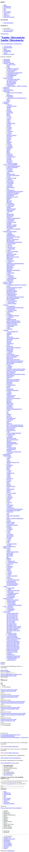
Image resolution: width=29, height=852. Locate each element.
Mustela (10, 567)
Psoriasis (9, 415)
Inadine (8, 140)
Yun (9, 542)
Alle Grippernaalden (11, 83)
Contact (5, 14)
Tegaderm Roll (10, 214)
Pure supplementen (11, 418)
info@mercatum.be (8, 31)
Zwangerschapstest (11, 581)
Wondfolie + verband (12, 224)
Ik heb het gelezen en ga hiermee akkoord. (14, 783)
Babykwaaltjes (10, 553)
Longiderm (9, 506)
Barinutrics (10, 346)
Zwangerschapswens (11, 582)
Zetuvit (8, 230)
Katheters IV (7, 88)
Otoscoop (10, 259)
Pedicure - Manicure (8, 282)
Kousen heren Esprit (12, 640)
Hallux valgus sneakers (13, 599)
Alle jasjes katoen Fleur (13, 613)
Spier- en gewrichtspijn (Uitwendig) (15, 426)
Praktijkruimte (10, 260)
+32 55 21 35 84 (9, 29)
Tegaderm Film (10, 215)
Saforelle (9, 526)
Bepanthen (10, 465)
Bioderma (9, 466)
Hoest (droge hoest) (11, 371)
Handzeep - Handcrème (13, 68)
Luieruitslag (10, 566)
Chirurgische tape (11, 174)
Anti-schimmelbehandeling (13, 338)
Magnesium (9, 399)
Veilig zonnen (7, 59)
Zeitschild (9, 545)
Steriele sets (6, 87)
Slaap (8, 422)
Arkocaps (9, 342)
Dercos (8, 482)
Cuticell (8, 120)
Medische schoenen (8, 598)
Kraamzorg (10, 563)
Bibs (8, 557)
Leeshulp (9, 318)
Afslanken (9, 334)
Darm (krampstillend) (12, 357)
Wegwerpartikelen (12, 278)
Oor (7, 411)
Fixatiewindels (10, 182)
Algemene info (7, 837)
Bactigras (10, 111)
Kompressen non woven (12, 196)
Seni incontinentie (11, 299)
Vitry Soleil (9, 537)
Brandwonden (10, 349)
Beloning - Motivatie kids (13, 239)
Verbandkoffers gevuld (13, 593)
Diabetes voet (10, 358)
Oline (8, 517)
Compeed (10, 170)
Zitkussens (10, 329)
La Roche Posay (10, 507)
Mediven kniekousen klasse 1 (13, 321)
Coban (8, 172)
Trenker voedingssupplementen (14, 433)
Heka (8, 188)
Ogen (9, 410)
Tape (8, 212)
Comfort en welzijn (12, 310)
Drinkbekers (11, 311)
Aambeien (9, 333)
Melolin (10, 198)
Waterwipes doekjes (12, 575)
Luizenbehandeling (11, 395)
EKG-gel (10, 246)
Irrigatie (9, 250)
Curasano (9, 471)
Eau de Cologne (11, 486)
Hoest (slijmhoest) (11, 373)
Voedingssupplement (11, 442)
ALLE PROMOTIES (13, 331)
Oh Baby (10, 571)
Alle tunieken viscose (12, 625)
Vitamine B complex (11, 438)
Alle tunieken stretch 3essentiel (14, 626)
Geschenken (6, 102)
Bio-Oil (8, 467)
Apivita (8, 458)
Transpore (10, 211)
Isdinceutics (10, 497)
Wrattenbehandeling (11, 449)
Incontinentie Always (12, 290)
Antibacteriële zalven (11, 106)
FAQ (5, 10)
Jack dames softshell (12, 636)
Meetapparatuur (10, 255)
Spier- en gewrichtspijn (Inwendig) (15, 425)
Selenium (9, 421)
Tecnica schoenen (12, 603)
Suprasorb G (9, 162)
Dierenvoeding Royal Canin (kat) (14, 362)
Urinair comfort (11, 434)
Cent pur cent (10, 478)
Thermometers (11, 272)
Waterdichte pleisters (11, 226)
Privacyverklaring (8, 844)
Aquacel (8, 108)
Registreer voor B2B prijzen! (15, 43)
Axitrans (9, 461)
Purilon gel (10, 154)
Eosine (9, 365)
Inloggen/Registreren (8, 22)
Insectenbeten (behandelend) (13, 379)
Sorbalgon (9, 159)
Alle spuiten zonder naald (14, 79)
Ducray (9, 479)
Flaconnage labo (11, 247)
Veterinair (9, 441)
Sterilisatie (9, 271)
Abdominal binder (11, 235)
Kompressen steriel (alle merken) (15, 191)
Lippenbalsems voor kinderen (13, 510)
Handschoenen (7, 62)
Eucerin (8, 491)
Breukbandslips (11, 309)
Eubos (8, 487)
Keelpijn (9, 386)
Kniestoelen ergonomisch (12, 390)
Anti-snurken (10, 339)
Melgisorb (10, 147)
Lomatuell (10, 146)
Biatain (8, 115)
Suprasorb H (9, 160)
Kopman (10, 498)
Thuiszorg (6, 305)
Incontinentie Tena (11, 292)
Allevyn (9, 104)
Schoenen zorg (11, 654)
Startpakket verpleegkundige (13, 270)
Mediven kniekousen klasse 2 (13, 322)
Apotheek (6, 330)
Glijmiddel (9, 367)
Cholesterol (10, 351)
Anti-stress (9, 341)
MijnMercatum (7, 6)
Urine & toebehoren (12, 300)
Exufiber (10, 127)
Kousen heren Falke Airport (13, 641)
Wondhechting (10, 279)
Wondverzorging (12, 447)
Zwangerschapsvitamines (12, 583)
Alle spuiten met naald (12, 80)
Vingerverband (10, 220)
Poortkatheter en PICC (12, 74)
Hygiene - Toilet (7, 283)
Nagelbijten (9, 406)
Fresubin (10, 314)
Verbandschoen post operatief (15, 605)
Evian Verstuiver (10, 489)
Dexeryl (8, 483)
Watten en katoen (12, 222)
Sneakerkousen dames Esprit (13, 656)
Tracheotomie (11, 326)
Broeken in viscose (12, 633)
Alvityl (8, 345)
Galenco (10, 495)
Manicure (10, 252)
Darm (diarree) (11, 354)
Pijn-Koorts (9, 417)
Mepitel (8, 150)
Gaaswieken (9, 184)
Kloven (8, 387)
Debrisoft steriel (11, 123)
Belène (8, 469)
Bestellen (3, 663)
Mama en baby (7, 547)
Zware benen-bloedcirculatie (14, 451)
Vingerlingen (11, 276)
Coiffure (8, 475)
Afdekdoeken (10, 234)
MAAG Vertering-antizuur (14, 398)
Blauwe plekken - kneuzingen (14, 347)
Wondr (9, 538)
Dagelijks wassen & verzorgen (15, 287)
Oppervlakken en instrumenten (15, 72)
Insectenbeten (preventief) (13, 381)
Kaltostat (10, 144)
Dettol (8, 66)
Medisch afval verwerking (13, 256)
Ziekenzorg (10, 280)
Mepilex (8, 152)
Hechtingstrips (11, 187)
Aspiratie (10, 232)
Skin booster (10, 419)
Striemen (10, 573)
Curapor (8, 176)
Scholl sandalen (11, 602)
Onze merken (7, 13)
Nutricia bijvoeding (12, 323)
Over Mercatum (7, 7)
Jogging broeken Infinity (12, 637)
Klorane (8, 499)
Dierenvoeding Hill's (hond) (13, 359)
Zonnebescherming (12, 543)
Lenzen (9, 391)
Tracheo (8, 274)
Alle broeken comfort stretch (13, 630)
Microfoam (9, 200)
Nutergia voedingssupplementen (14, 409)
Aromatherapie (10, 343)
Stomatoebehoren (12, 295)
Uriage (9, 530)
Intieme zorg (9, 382)
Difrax (9, 559)
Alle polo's (9, 632)
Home (5, 5)
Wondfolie (9, 223)
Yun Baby (10, 578)
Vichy (9, 533)
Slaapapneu (9, 423)
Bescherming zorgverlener (14, 236)
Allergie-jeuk (10, 337)
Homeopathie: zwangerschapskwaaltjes (16, 374)
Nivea (8, 513)
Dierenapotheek (10, 363)
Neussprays (10, 405)
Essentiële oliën (11, 561)
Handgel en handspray (12, 70)
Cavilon (9, 116)
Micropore (9, 202)
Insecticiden (9, 383)
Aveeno (8, 463)
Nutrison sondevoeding (12, 325)
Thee (9, 431)
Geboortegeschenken (13, 562)
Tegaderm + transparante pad (13, 218)
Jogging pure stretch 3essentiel (14, 638)
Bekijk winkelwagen (13, 746)
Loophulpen (10, 317)
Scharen (8, 100)
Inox (8, 94)
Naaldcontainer (11, 609)
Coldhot (9, 589)
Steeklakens (9, 268)
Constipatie (9, 353)
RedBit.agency (11, 850)
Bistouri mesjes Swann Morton (15, 92)
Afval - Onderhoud (8, 606)
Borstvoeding (10, 555)
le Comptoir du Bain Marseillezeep (15, 509)
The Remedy (10, 529)
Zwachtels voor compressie (14, 228)
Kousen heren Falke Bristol (13, 642)
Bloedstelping (10, 238)
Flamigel (10, 128)
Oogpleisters (11, 203)
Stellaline (9, 207)
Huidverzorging (7, 455)
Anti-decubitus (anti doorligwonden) (15, 307)
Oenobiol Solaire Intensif (13, 515)
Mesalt (8, 151)
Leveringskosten (7, 842)
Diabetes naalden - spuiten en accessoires (17, 86)
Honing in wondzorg (11, 135)
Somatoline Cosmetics (13, 525)
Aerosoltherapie (11, 306)
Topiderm (10, 527)
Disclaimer (6, 846)
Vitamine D (9, 445)
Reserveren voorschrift (9, 17)
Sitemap (5, 848)
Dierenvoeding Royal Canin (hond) (15, 361)
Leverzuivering (10, 397)
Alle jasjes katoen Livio (12, 617)
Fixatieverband (10, 180)
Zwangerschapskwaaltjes (13, 579)
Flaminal (9, 130)
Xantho (8, 541)
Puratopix (9, 521)
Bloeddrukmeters (11, 240)
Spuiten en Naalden (8, 78)
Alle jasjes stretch (11, 622)
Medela (8, 569)
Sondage (10, 262)
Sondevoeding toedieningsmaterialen (15, 263)
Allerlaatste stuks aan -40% (13, 462)
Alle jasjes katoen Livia (12, 614)
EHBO (5, 586)
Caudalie (9, 477)
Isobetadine (9, 142)
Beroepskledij (7, 611)
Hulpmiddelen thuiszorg (13, 315)
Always (8, 286)
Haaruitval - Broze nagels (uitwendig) (15, 370)
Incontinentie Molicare (12, 291)
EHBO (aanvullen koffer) (14, 590)
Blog (5, 9)
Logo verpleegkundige (13, 251)
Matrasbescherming (12, 294)
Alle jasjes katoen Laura (12, 618)
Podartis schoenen (11, 601)
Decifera (9, 126)
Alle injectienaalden (11, 82)
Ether (9, 67)
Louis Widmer (10, 505)
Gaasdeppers (11, 183)
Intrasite (9, 139)
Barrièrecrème (10, 112)
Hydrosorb (9, 134)
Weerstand (9, 450)
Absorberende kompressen (14, 166)
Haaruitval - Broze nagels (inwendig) (16, 369)
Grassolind (10, 131)
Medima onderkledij (12, 650)
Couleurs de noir (10, 473)
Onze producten (7, 11)
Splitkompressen (10, 210)
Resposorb (10, 155)
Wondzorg (6, 103)
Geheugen (10, 366)
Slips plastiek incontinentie (13, 298)
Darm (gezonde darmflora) (13, 355)
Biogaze (8, 114)
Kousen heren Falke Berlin (13, 648)
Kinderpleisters (10, 195)
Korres (8, 501)
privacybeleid (10, 783)
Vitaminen (10, 435)
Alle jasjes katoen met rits (13, 619)
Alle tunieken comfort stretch (13, 628)
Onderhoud (10, 610)
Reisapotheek (7, 60)
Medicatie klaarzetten (12, 254)
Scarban (9, 158)
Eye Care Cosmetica (11, 493)
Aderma (9, 457)
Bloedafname (11, 84)
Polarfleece (9, 653)
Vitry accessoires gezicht (12, 439)
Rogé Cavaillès (11, 522)
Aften (8, 335)
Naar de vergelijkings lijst (15, 757)
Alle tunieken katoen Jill (12, 629)
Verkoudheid (10, 437)
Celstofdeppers (10, 171)
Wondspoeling (10, 76)
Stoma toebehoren (11, 264)
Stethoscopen (10, 266)
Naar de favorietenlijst (6, 763)
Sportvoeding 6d (10, 429)
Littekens (9, 394)
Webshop (3, 675)
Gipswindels (9, 186)
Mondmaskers (10, 258)
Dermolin (9, 481)
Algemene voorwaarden (9, 838)
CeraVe (9, 470)
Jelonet (9, 143)
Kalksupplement (11, 385)
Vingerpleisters (11, 219)
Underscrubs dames (12, 658)
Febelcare (10, 179)
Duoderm (9, 124)
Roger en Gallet (10, 523)
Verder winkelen (4, 746)
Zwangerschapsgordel (12, 585)
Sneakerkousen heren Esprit (13, 657)
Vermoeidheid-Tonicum (12, 443)
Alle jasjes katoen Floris (12, 615)
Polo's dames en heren (12, 652)
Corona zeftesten (12, 243)
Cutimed (9, 122)
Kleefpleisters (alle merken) (13, 192)
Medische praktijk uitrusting (10, 231)
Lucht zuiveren (11, 71)
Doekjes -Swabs (11, 64)
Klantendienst (7, 840)
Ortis (8, 413)
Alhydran (9, 110)
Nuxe (8, 514)
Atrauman (9, 107)
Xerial (9, 539)
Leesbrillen (9, 393)
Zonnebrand (9, 453)
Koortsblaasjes (10, 389)
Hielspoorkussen (10, 375)
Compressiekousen (12, 634)
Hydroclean (9, 136)
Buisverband (9, 168)
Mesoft (8, 199)
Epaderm (9, 490)
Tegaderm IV (10, 216)
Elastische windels (12, 178)
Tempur (8, 327)
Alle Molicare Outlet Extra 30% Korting (17, 284)
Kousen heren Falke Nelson (13, 646)
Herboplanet (9, 377)
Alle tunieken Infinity (12, 624)
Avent (9, 549)
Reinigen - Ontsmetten (9, 63)
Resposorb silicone (11, 156)
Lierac (8, 503)
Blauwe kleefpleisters (13, 167)
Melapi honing (10, 403)
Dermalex (9, 485)
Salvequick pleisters (11, 208)
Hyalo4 (9, 132)
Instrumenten (7, 91)
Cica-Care (9, 118)
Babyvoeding (10, 554)
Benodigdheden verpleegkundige (14, 242)
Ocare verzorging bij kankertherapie (15, 518)
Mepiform (9, 148)
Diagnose (10, 244)
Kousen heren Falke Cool (13, 645)
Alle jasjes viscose (11, 621)
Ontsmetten (10, 96)
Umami (8, 531)
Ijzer (8, 378)
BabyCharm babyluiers (13, 551)
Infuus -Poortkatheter (8, 90)
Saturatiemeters (10, 267)
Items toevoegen (4, 670)
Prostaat (9, 414)
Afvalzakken (11, 607)
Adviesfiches (7, 15)
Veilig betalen (7, 841)
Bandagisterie (10, 350)
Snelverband (10, 206)
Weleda (8, 577)
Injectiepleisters (10, 190)
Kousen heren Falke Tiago (13, 649)
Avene (8, 459)
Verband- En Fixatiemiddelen (10, 164)
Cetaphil (8, 474)
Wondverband (10, 227)
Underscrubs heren (11, 660)
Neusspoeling (10, 407)
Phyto (8, 519)
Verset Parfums (10, 535)
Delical (8, 313)
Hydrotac (9, 138)
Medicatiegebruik (12, 319)
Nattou (9, 570)
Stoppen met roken (11, 427)
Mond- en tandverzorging (10, 546)
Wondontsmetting (12, 75)
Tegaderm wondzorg (12, 163)
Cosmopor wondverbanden (13, 175)
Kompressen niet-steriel (12, 194)
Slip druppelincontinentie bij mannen (15, 296)
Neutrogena (10, 511)
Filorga (9, 494)
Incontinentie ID (11, 288)
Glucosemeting (11, 248)
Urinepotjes (10, 275)
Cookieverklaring (8, 845)
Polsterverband (10, 204)
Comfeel (9, 119)
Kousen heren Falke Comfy (13, 644)
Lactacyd (10, 502)
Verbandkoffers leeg (11, 594)
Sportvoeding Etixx (11, 430)
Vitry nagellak (10, 534)
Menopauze (9, 402)
